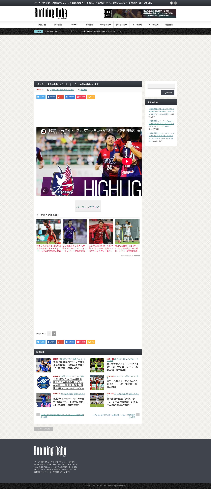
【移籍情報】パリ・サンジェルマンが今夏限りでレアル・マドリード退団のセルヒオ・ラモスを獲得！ (161, 123)
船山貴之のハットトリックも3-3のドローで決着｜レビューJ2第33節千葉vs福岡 (123, 367)
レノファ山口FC (122, 394)
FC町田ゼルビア (66, 376)
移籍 (82, 376)
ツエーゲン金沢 (57, 90)
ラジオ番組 (137, 25)
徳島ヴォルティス (79, 359)
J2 (50, 90)
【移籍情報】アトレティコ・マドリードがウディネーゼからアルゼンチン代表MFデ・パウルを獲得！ (161, 111)
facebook (175, 3)
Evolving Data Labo (103, 486)
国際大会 (42, 25)
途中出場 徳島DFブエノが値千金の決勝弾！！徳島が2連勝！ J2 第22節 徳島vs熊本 (70, 365)
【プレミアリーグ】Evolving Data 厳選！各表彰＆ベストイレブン (76, 31)
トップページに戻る (43, 429)
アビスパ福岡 (121, 359)
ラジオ (77, 376)
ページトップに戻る (88, 207)
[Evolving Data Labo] (51, 17)
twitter (171, 3)
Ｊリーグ (74, 25)
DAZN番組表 (153, 25)
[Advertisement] (105, 58)
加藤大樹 (84, 90)
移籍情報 (89, 25)
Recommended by (127, 255)
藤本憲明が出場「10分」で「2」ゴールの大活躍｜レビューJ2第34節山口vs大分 (122, 402)
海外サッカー (105, 25)
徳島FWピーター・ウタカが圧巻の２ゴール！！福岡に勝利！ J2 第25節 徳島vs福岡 (70, 402)
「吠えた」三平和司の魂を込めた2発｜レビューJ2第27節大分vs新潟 (114, 416)
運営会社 (169, 25)
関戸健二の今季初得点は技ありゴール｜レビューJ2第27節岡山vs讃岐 (62, 416)
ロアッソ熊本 (69, 90)
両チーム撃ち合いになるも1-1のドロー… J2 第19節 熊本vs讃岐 (122, 384)
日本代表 (58, 25)
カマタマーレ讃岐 (123, 376)
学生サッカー (121, 25)
